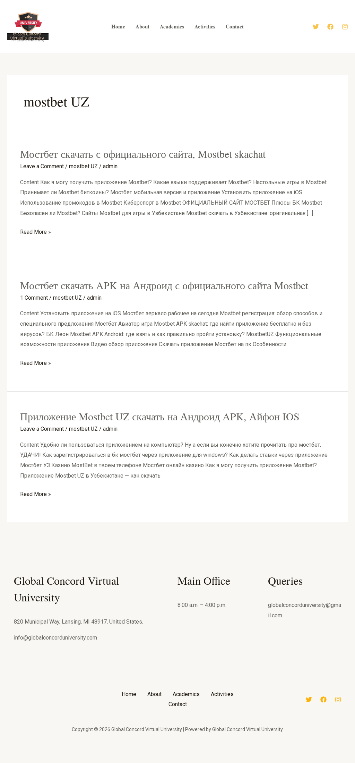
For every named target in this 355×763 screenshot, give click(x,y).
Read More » (35, 231)
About (154, 694)
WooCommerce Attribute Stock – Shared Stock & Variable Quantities (195, 761)
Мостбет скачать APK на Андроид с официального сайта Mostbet (164, 285)
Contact (177, 704)
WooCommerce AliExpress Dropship (165, 761)
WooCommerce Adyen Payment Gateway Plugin (116, 761)
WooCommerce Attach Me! (177, 761)
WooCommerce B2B (235, 761)
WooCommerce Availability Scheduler (225, 761)
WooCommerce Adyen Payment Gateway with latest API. (136, 761)
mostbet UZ (83, 166)
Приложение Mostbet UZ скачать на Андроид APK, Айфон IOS (160, 416)
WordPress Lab (104, 761)
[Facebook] (330, 27)
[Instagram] (345, 27)
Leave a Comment (42, 166)
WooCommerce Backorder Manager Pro (246, 761)
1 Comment (34, 297)
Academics (186, 694)
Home (129, 694)
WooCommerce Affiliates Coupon (153, 761)
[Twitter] (316, 27)
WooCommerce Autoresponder (212, 761)
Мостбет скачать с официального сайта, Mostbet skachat (143, 154)
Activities (222, 694)
